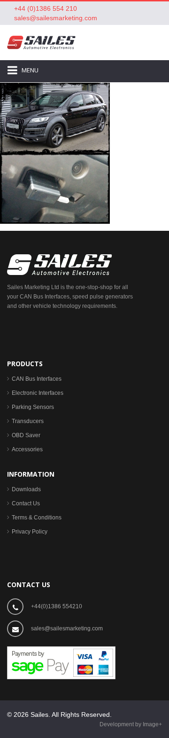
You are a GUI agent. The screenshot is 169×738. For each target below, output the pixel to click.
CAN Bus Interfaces (36, 379)
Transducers (28, 421)
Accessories (27, 449)
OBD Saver (26, 435)
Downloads (26, 489)
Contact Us (26, 503)
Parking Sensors (33, 407)
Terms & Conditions (36, 517)
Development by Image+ (131, 724)
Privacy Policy (29, 531)
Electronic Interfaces (37, 393)
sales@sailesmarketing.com (55, 18)
